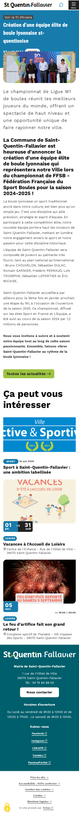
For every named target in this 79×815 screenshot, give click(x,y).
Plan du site (37, 777)
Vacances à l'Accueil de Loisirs (34, 544)
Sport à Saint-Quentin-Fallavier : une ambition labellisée (36, 470)
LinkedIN (37, 748)
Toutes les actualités (26, 374)
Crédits (37, 795)
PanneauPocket (38, 762)
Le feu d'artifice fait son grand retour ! (34, 627)
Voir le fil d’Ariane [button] (18, 17)
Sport (10, 461)
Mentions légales (37, 801)
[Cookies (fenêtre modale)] (7, 808)
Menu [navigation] (73, 8)
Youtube (38, 755)
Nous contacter (39, 692)
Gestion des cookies (37, 789)
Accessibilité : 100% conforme (38, 783)
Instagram (37, 741)
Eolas (46, 808)
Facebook (38, 733)
